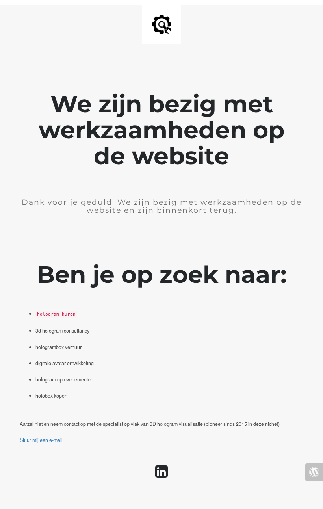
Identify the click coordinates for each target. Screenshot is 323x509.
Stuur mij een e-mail (41, 440)
